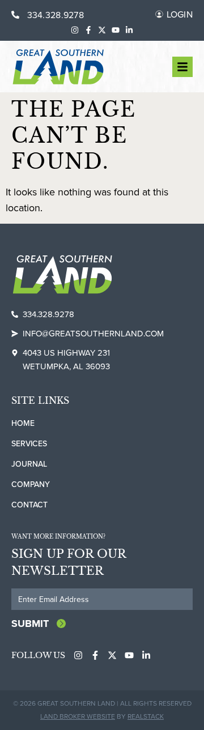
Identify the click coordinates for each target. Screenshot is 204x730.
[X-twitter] (102, 30)
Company (30, 484)
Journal (29, 463)
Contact (29, 504)
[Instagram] (75, 30)
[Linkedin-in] (129, 30)
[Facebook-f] (88, 30)
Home (23, 423)
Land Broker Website (77, 716)
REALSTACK (146, 716)
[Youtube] (116, 30)
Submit (30, 623)
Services (29, 443)
